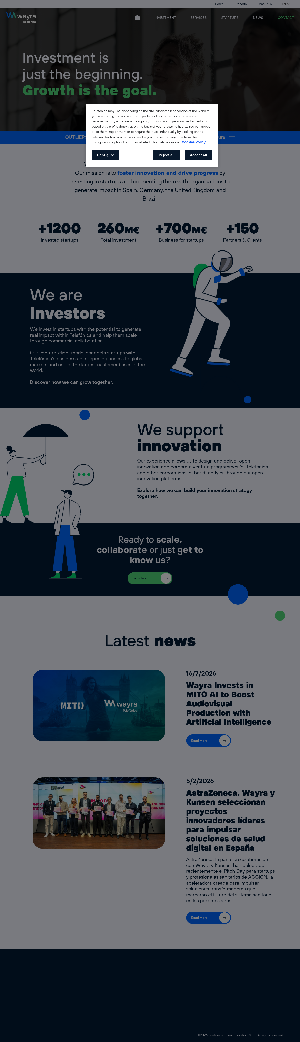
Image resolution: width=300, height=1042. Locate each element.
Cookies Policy (194, 142)
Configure (105, 155)
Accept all (198, 155)
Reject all (166, 155)
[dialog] (152, 135)
